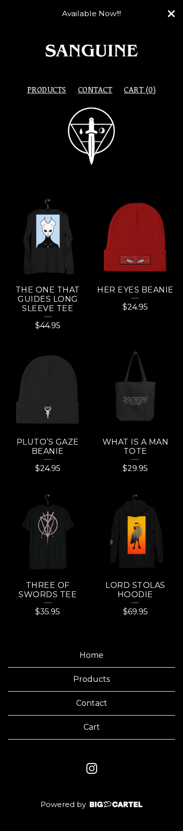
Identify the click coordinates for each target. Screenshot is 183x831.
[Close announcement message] (171, 14)
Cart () (140, 89)
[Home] (91, 51)
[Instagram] (92, 768)
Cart (91, 727)
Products (46, 89)
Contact (95, 89)
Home (91, 655)
